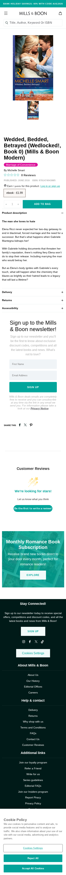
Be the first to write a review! (33, 508)
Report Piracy (33, 797)
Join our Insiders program (33, 791)
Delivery (33, 292)
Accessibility (33, 308)
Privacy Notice (40, 408)
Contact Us (33, 739)
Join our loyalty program (33, 762)
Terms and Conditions (33, 727)
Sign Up (33, 631)
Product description (33, 212)
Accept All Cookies (33, 868)
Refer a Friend (33, 768)
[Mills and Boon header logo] (33, 13)
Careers (33, 692)
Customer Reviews (33, 744)
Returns (33, 299)
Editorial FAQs (33, 785)
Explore (33, 575)
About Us (33, 674)
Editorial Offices (33, 686)
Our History (33, 680)
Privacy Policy (33, 803)
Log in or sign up (50, 186)
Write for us (33, 774)
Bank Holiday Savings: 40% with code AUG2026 (33, 4)
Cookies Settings (33, 653)
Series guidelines (33, 780)
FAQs (33, 733)
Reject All (32, 858)
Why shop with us (33, 721)
